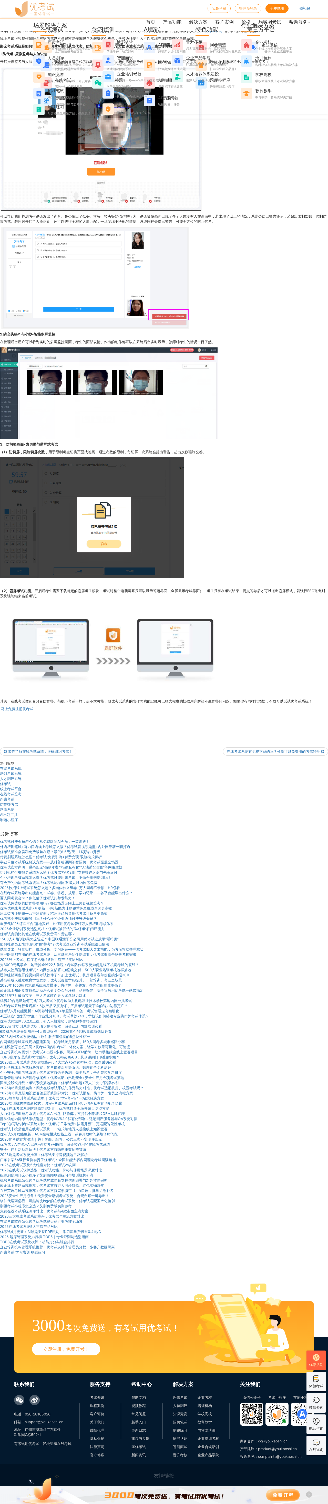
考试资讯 (97, 1397)
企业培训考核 (208, 1438)
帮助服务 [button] (298, 22)
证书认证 (180, 1438)
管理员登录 (248, 8)
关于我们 (97, 1422)
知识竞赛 (180, 1414)
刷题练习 (180, 1430)
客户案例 (224, 22)
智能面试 (180, 1446)
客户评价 (97, 1414)
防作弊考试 (9, 804)
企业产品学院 (208, 1455)
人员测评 (180, 1405)
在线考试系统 (11, 768)
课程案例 (97, 1405)
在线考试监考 (11, 794)
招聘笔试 (180, 1422)
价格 (246, 22)
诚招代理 (97, 1430)
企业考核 (205, 1397)
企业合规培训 (208, 1446)
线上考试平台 (11, 789)
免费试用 (277, 8)
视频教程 (138, 1405)
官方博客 (97, 1455)
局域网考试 (269, 22)
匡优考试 (138, 1446)
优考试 (5, 784)
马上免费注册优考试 (17, 709)
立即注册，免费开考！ (66, 1349)
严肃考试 (7, 799)
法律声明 (97, 1446)
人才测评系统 (11, 778)
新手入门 (138, 1422)
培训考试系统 (11, 773)
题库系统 (7, 809)
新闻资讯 (138, 1455)
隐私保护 (97, 1438)
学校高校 (205, 1414)
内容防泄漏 (207, 1430)
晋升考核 (180, 1455)
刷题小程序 (9, 819)
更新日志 (138, 1430)
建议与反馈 (140, 1438)
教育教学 (205, 1422)
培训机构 (205, 1405)
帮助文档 (138, 1397)
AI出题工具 (9, 814)
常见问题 (138, 1414)
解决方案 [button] (198, 22)
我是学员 (219, 8)
